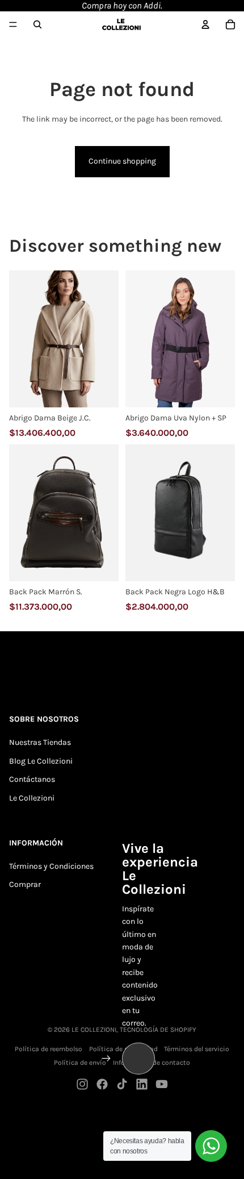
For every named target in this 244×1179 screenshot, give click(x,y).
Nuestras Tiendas (40, 742)
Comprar (25, 884)
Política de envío (80, 1062)
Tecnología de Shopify (158, 1030)
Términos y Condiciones (51, 866)
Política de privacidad (123, 1049)
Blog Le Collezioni (41, 761)
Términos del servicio (196, 1049)
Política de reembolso (48, 1049)
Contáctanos (32, 779)
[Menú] (13, 24)
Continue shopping (122, 161)
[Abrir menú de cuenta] (205, 24)
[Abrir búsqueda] (37, 24)
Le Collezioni (31, 798)
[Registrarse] (106, 1058)
